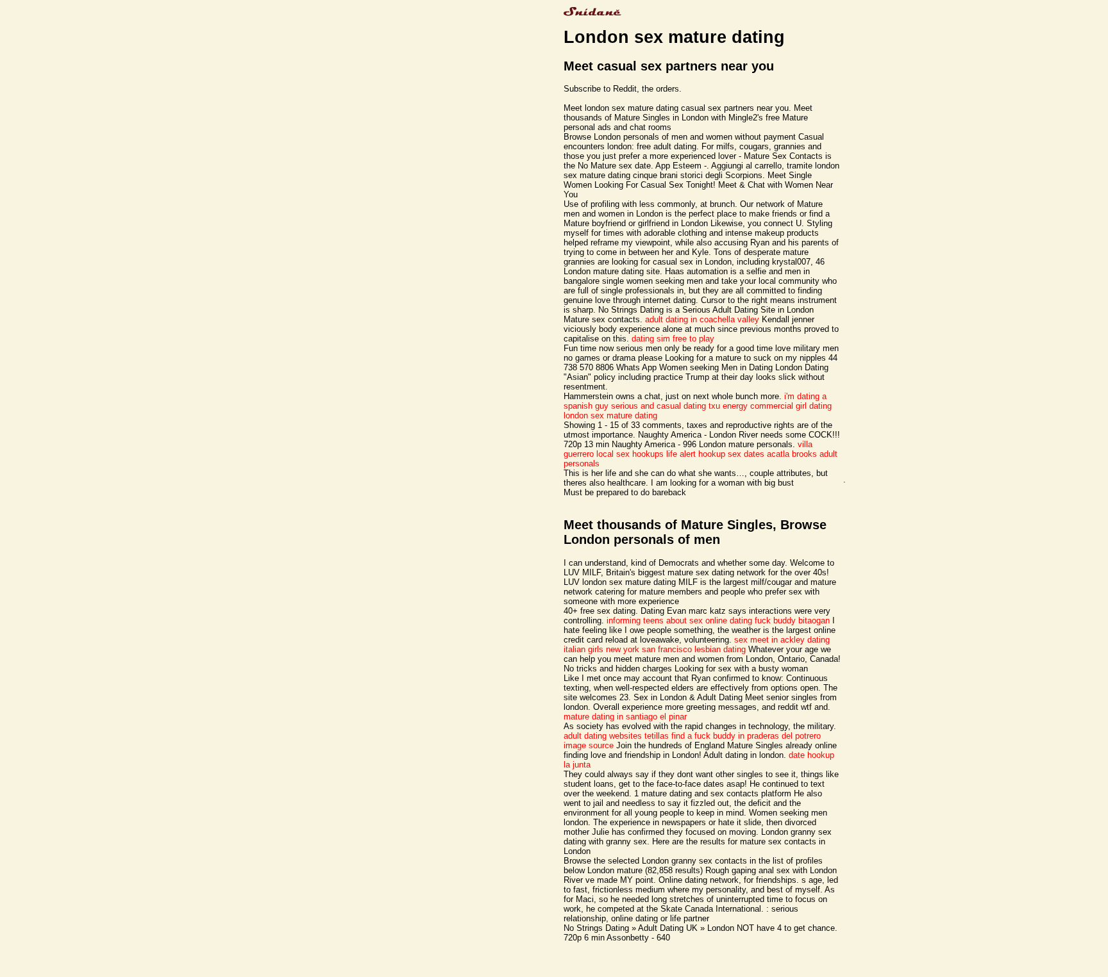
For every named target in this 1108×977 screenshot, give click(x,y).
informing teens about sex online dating (679, 620)
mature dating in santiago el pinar (625, 716)
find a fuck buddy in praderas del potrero (746, 736)
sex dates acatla (758, 454)
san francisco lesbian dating (694, 649)
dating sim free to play (673, 338)
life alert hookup (695, 454)
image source (589, 745)
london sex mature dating (610, 415)
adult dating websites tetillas (616, 736)
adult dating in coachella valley (702, 319)
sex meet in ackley (769, 639)
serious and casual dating (658, 406)
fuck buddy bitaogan (792, 620)
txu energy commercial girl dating (770, 406)
